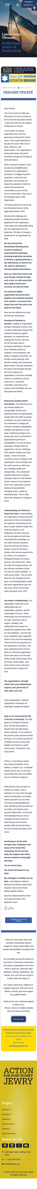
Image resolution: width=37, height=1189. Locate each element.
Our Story (5, 1109)
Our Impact (6, 1114)
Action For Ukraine (9, 1133)
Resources (6, 1129)
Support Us (6, 1119)
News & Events (7, 1124)
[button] (34, 8)
